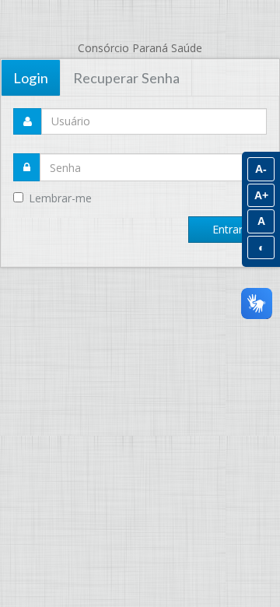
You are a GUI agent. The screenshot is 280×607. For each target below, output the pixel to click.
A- (261, 169)
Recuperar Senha (126, 77)
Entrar (227, 229)
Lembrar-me (60, 198)
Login (30, 77)
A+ (261, 195)
